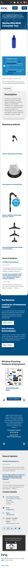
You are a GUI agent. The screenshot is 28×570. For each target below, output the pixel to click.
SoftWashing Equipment (11, 262)
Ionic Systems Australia (12, 497)
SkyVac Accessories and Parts (16, 83)
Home (3, 15)
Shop (24, 8)
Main (14, 8)
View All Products (14, 398)
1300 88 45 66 (12, 71)
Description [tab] (7, 88)
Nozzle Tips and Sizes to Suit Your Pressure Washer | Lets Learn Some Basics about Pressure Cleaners (12, 276)
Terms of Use (4, 565)
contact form (9, 73)
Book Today (7, 323)
